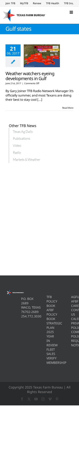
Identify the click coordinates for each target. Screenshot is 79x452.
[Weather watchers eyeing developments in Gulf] (42, 55)
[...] (39, 99)
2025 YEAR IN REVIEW (47, 338)
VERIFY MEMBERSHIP (47, 360)
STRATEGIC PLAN (47, 325)
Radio (17, 152)
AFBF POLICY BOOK (47, 314)
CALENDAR (72, 319)
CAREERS (72, 306)
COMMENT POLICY (72, 334)
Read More (67, 107)
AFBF (72, 301)
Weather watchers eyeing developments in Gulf (30, 75)
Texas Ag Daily (23, 131)
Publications (21, 138)
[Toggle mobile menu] (71, 12)
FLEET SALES (47, 351)
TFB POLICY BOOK (47, 301)
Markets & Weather (26, 159)
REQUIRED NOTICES (72, 343)
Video (17, 145)
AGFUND (72, 297)
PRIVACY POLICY (72, 325)
